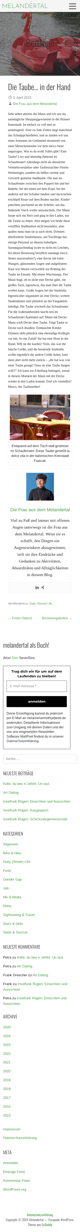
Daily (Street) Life (41, 603)
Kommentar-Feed (16, 1181)
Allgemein (10, 844)
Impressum (11, 1129)
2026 (6, 1027)
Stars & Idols (13, 924)
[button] (74, 6)
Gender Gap (12, 879)
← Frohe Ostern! (20, 618)
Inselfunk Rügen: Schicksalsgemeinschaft (35, 819)
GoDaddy (47, 1224)
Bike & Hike (12, 853)
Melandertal (25, 6)
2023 (6, 1045)
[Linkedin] (37, 588)
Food (7, 871)
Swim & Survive (15, 932)
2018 (6, 1089)
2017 (6, 1098)
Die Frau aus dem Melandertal (35, 104)
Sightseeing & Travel (19, 915)
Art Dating (10, 793)
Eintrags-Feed (14, 1172)
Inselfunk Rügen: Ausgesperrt (25, 810)
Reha (7, 906)
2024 (6, 1036)
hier (15, 657)
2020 (6, 1071)
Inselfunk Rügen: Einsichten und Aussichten (36, 801)
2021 (6, 1062)
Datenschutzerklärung (23, 741)
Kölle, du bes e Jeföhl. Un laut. (26, 784)
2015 (6, 1115)
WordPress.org (14, 1189)
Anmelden (10, 1163)
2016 (6, 1107)
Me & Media (12, 897)
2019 (6, 1080)
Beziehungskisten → (57, 618)
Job (6, 888)
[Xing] (43, 588)
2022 (6, 1054)
